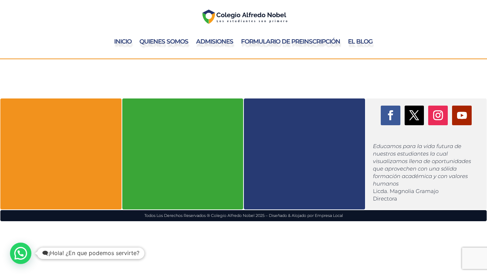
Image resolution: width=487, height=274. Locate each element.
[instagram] (438, 115)
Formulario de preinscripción (290, 41)
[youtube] (462, 115)
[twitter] (414, 115)
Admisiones (214, 41)
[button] (20, 253)
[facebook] (390, 115)
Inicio (123, 41)
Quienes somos (163, 41)
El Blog (360, 41)
